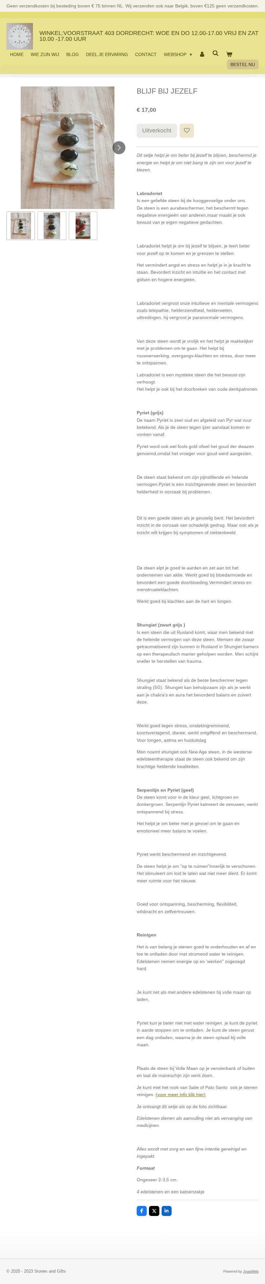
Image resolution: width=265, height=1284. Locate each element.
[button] (20, 226)
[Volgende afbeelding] (118, 147)
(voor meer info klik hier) (181, 1094)
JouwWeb (251, 1271)
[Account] (202, 54)
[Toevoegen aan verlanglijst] (187, 131)
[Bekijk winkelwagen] (229, 54)
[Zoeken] (215, 53)
